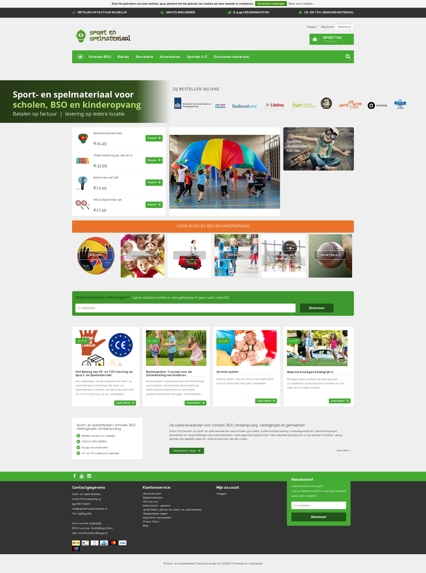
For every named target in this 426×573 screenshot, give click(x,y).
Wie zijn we (150, 501)
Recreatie (144, 57)
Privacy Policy (151, 521)
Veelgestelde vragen (185, 450)
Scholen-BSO (100, 57)
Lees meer (123, 402)
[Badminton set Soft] (82, 181)
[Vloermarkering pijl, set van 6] (82, 159)
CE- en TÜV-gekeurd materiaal (329, 12)
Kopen (152, 138)
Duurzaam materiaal (231, 57)
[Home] (80, 56)
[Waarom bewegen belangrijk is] (317, 346)
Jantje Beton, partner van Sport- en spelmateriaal (172, 509)
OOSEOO (226, 563)
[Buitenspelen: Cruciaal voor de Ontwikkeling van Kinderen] (176, 346)
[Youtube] (82, 476)
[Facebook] (75, 476)
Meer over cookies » (301, 3)
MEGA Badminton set (107, 199)
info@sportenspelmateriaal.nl (89, 508)
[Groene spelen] (246, 346)
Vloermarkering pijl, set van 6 (112, 155)
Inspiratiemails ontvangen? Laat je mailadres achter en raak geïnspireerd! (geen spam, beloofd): (318, 491)
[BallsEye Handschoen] (82, 137)
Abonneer (317, 308)
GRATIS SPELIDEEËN (180, 12)
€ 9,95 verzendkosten (251, 12)
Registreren (327, 27)
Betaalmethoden (153, 497)
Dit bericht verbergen (271, 3)
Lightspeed (255, 563)
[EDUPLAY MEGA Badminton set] (82, 204)
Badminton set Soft (105, 177)
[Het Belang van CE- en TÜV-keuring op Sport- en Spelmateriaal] (105, 346)
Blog (145, 525)
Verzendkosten (152, 493)
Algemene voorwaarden (157, 517)
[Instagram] (89, 476)
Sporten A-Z (197, 57)
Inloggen (312, 27)
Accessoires (170, 57)
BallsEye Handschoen (107, 133)
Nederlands (344, 27)
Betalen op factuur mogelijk (102, 12)
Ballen (123, 57)
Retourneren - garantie (156, 505)
